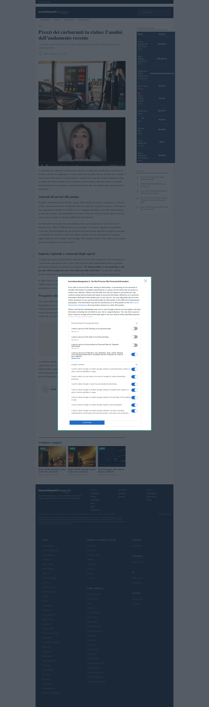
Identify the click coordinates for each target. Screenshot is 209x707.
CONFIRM (87, 422)
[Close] (146, 281)
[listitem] (104, 323)
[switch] (134, 328)
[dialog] (104, 353)
